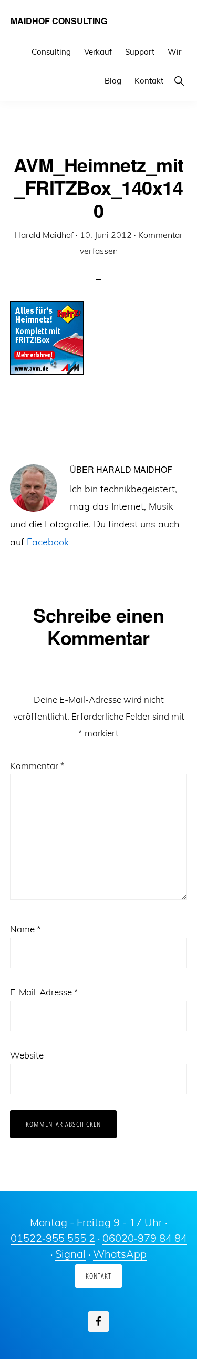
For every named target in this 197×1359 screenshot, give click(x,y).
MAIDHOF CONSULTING (59, 21)
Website (27, 1055)
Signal (70, 1253)
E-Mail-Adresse (44, 992)
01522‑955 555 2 (53, 1237)
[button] (178, 80)
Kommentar (37, 765)
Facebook (48, 542)
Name (25, 929)
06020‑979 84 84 (144, 1237)
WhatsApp (120, 1253)
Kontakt (98, 1276)
